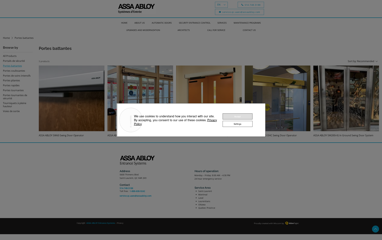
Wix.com (277, 223)
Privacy (120, 223)
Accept (237, 116)
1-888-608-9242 (137, 191)
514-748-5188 (126, 188)
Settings (237, 123)
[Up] (375, 229)
